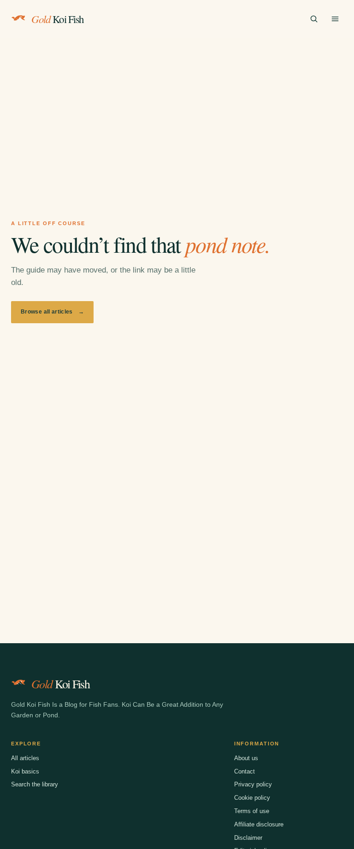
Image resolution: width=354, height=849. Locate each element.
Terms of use (251, 811)
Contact (244, 771)
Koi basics (25, 771)
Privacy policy (253, 784)
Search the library (34, 784)
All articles (25, 758)
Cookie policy (252, 797)
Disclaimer (248, 837)
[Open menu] (335, 19)
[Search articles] (314, 19)
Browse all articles (52, 311)
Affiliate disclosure (258, 824)
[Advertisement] (177, 107)
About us (246, 758)
